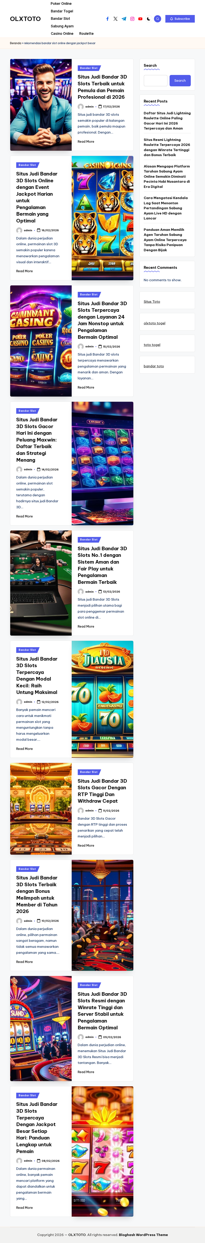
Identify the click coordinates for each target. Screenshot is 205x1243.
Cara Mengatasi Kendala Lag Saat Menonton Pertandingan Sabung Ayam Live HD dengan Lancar (166, 208)
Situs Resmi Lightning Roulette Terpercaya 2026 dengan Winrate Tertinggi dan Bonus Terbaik (167, 147)
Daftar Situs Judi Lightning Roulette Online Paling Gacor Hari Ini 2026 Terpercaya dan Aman (167, 121)
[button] (180, 19)
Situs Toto (152, 301)
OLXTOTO (25, 19)
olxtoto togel (154, 323)
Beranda (15, 43)
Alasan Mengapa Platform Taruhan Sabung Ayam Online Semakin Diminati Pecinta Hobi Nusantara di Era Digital (167, 176)
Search (150, 65)
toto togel (152, 345)
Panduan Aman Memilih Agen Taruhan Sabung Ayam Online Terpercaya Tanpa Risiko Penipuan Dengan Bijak (165, 239)
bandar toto (154, 366)
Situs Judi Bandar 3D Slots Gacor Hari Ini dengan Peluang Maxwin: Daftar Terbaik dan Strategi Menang (36, 440)
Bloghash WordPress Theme (143, 1235)
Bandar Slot (88, 68)
